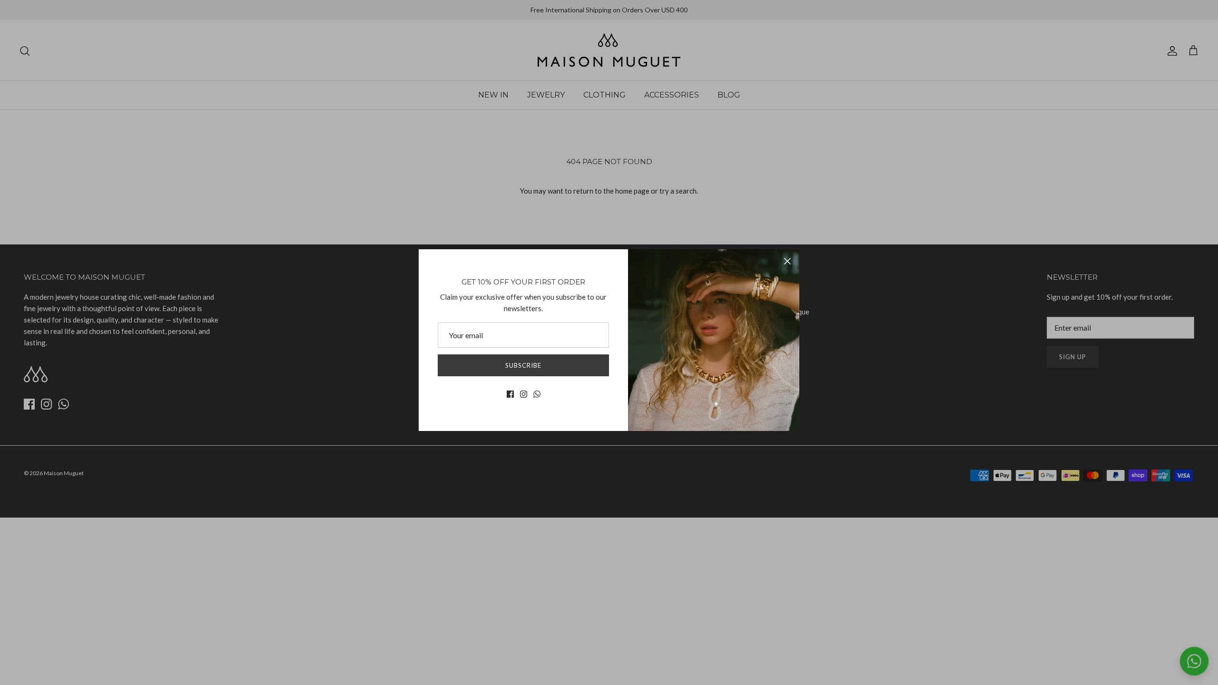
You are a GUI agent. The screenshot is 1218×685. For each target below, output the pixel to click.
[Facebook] (510, 394)
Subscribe (523, 365)
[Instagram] (523, 394)
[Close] (787, 261)
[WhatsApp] (536, 394)
